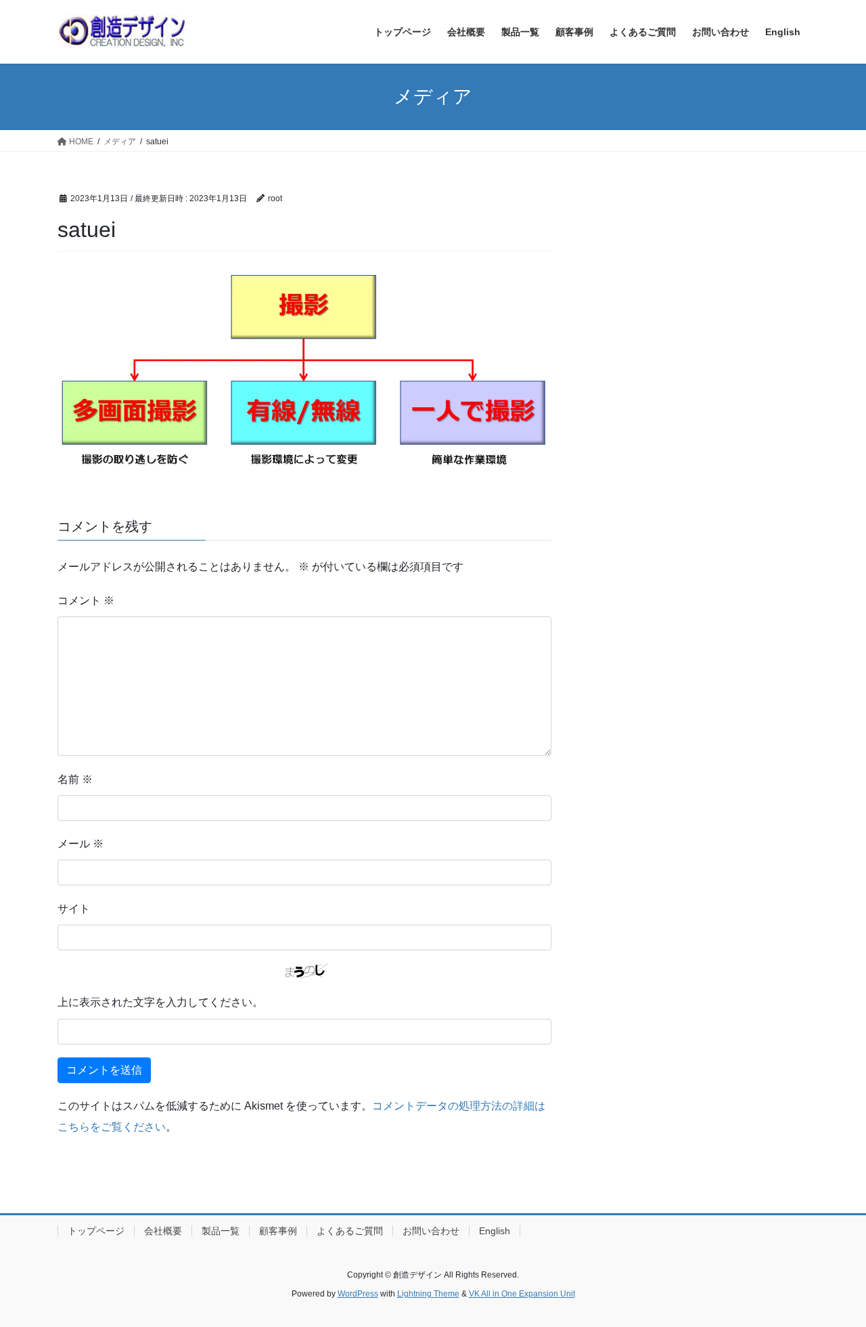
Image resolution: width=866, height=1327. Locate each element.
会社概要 (163, 1230)
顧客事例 (278, 1230)
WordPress (358, 1294)
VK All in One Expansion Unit (522, 1294)
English (494, 1230)
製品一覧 (221, 1230)
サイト (74, 908)
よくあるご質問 (350, 1230)
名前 (75, 779)
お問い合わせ (431, 1230)
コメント (86, 600)
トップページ (96, 1230)
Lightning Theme (428, 1294)
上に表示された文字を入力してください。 (160, 1002)
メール (81, 843)
